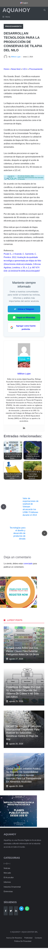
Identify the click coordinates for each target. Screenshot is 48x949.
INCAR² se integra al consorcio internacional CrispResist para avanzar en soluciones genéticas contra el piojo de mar (23, 733)
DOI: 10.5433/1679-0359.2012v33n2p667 (22, 271)
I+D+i (25, 69)
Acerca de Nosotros (14, 938)
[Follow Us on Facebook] (6, 910)
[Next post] (44, 533)
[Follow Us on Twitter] (11, 910)
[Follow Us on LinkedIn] (16, 910)
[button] (44, 10)
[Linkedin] (24, 428)
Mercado (7, 873)
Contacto (38, 938)
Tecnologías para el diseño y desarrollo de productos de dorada (17, 533)
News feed (15, 69)
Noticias (7, 868)
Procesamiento (13, 26)
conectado (27, 563)
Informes (7, 882)
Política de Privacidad (22, 941)
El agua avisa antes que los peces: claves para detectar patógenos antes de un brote (22, 651)
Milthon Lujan (16, 57)
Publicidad (28, 938)
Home (6, 69)
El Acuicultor (9, 877)
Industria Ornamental (12, 887)
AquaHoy (16, 10)
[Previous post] (3, 506)
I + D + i (7, 864)
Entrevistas (8, 891)
